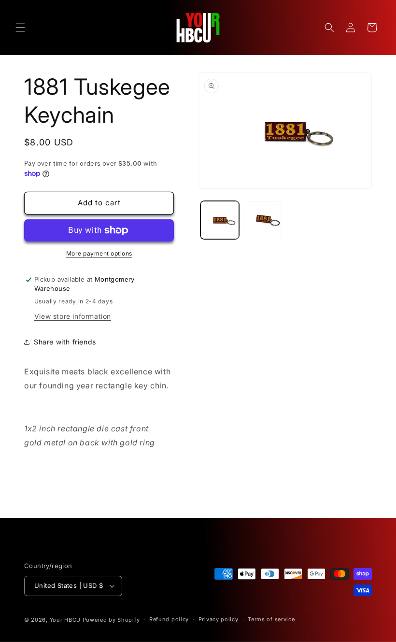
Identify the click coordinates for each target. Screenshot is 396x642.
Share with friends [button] (65, 342)
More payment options (99, 253)
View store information (72, 316)
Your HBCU (65, 619)
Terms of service (271, 619)
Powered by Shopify (111, 619)
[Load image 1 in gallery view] (219, 220)
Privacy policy (218, 619)
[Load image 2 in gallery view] (263, 220)
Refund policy (169, 619)
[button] (20, 27)
